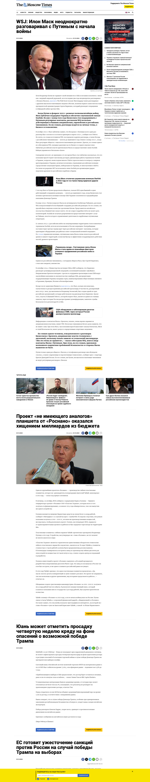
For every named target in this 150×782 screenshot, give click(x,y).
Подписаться (75, 401)
